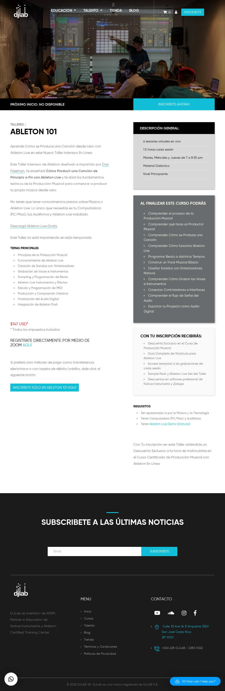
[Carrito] (164, 12)
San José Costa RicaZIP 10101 (185, 632)
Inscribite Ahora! (174, 104)
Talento (91, 10)
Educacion (62, 10)
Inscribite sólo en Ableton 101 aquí (44, 387)
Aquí (27, 345)
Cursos (88, 618)
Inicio (87, 611)
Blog (134, 10)
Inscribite (192, 12)
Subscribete (159, 551)
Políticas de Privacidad (100, 654)
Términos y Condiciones (100, 647)
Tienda (116, 10)
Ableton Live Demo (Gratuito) (169, 424)
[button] (195, 681)
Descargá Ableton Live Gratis (33, 226)
